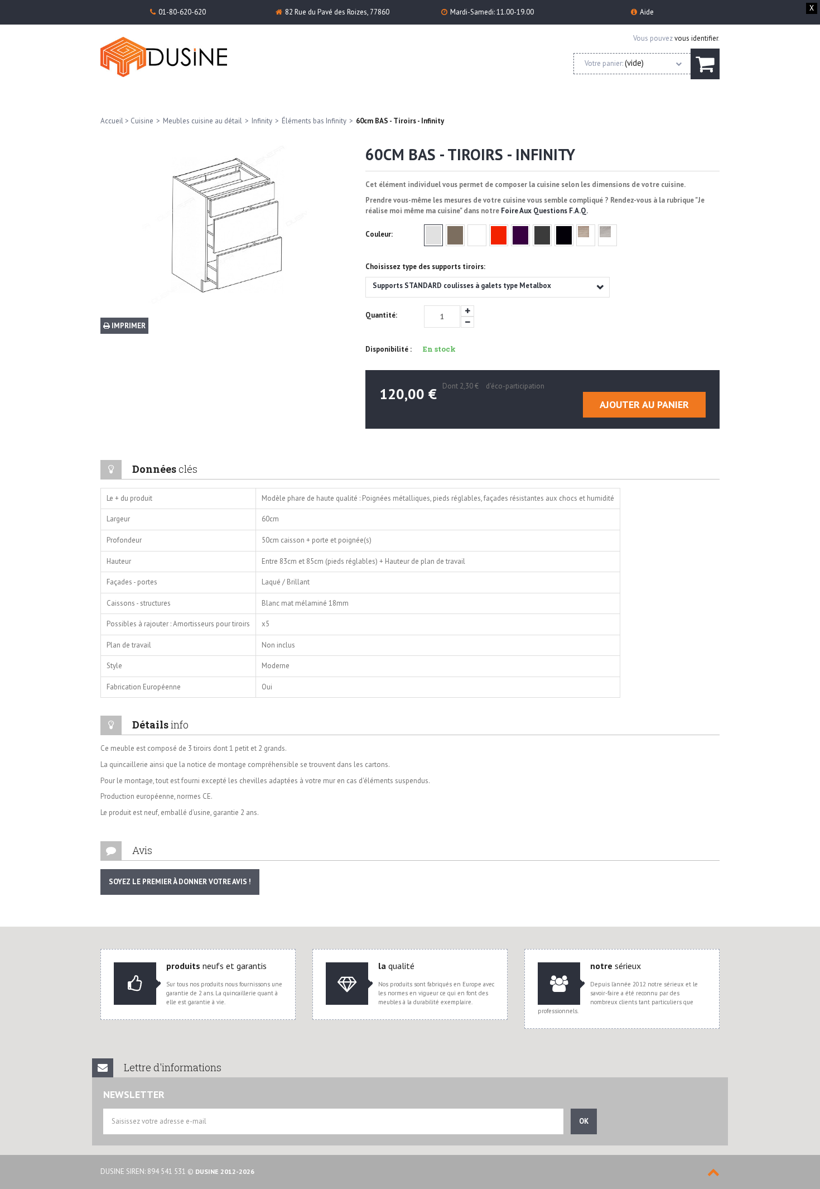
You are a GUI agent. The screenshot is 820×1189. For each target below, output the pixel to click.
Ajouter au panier (644, 404)
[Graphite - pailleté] (542, 235)
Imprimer (128, 325)
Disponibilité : (388, 349)
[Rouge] (499, 235)
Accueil (111, 121)
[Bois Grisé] (607, 235)
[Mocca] (455, 235)
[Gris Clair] (433, 235)
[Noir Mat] (564, 235)
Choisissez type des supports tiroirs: (426, 266)
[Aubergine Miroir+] (520, 235)
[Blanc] (477, 235)
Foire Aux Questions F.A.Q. (544, 210)
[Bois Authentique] (586, 235)
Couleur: (379, 234)
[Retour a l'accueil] (177, 57)
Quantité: (381, 315)
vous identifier (696, 38)
